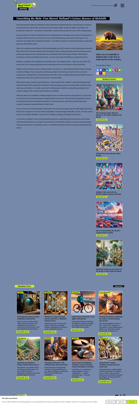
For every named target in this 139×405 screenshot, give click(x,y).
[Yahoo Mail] (100, 73)
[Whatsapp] (110, 70)
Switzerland (104, 338)
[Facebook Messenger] (100, 70)
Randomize (119, 286)
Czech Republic (105, 292)
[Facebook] (97, 70)
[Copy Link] (103, 73)
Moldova (48, 292)
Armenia (48, 338)
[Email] (119, 70)
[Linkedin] (107, 70)
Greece (20, 292)
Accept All (132, 402)
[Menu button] (123, 5)
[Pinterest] (116, 70)
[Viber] (113, 70)
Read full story (102, 120)
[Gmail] (97, 73)
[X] (103, 70)
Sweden (75, 338)
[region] (69, 400)
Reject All (121, 402)
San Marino (22, 338)
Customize (110, 402)
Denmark (76, 292)
